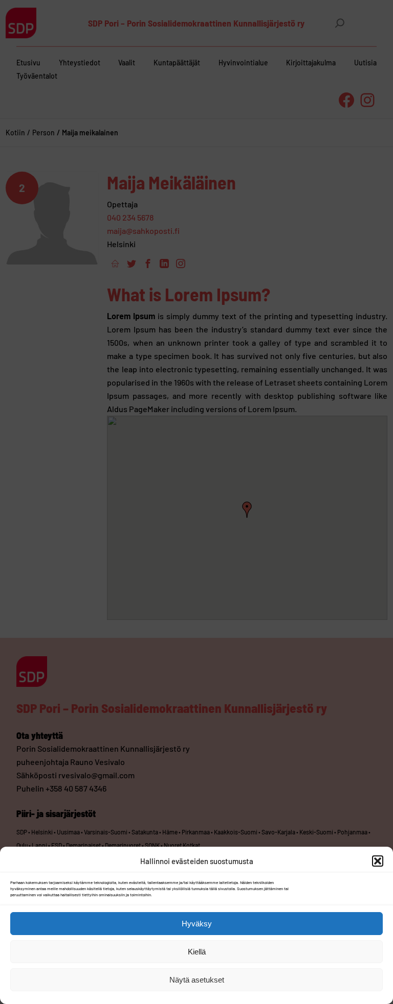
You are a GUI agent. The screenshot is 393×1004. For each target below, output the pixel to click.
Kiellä (197, 951)
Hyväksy (197, 923)
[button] (378, 861)
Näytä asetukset (196, 979)
